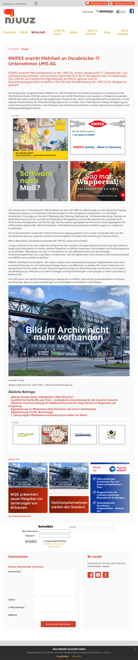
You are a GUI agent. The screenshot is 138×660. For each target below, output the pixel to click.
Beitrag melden (106, 575)
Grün (107, 32)
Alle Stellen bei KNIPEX (83, 134)
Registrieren (54, 546)
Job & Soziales (122, 32)
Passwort (30, 535)
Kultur (74, 32)
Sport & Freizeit (91, 32)
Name (12, 599)
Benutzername (30, 531)
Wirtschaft (38, 32)
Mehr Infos (76, 656)
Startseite (9, 32)
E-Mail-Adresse (17, 607)
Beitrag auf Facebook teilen (90, 575)
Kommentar (15, 571)
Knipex (25, 49)
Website (12, 615)
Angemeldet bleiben (55, 541)
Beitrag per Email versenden (98, 575)
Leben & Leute (59, 32)
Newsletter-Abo (99, 3)
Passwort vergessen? (54, 543)
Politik (24, 32)
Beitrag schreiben (124, 3)
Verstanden (63, 656)
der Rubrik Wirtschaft (19, 516)
